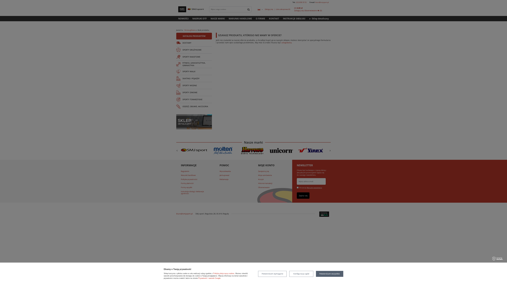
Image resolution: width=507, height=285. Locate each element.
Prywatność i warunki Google (209, 278)
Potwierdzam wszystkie (329, 273)
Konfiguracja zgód (301, 273)
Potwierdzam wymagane (272, 273)
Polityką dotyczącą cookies (223, 273)
